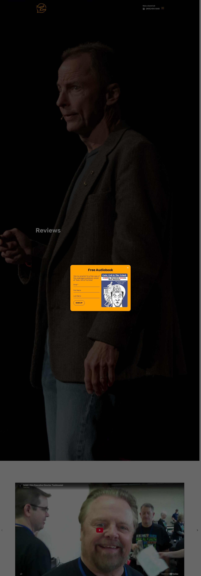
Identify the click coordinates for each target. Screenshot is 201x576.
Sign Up (79, 303)
